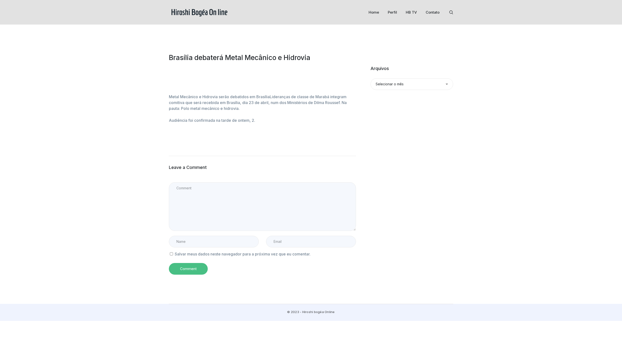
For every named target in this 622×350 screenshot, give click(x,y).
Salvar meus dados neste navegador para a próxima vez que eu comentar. (243, 254)
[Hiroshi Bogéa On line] (199, 11)
